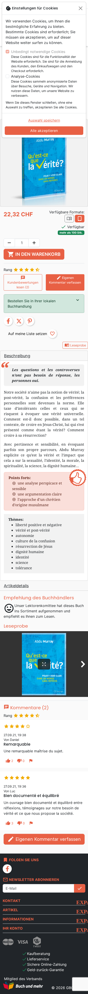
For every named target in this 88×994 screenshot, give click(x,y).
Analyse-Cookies (25, 76)
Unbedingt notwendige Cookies (38, 51)
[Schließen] (80, 8)
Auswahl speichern (44, 120)
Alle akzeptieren (44, 130)
